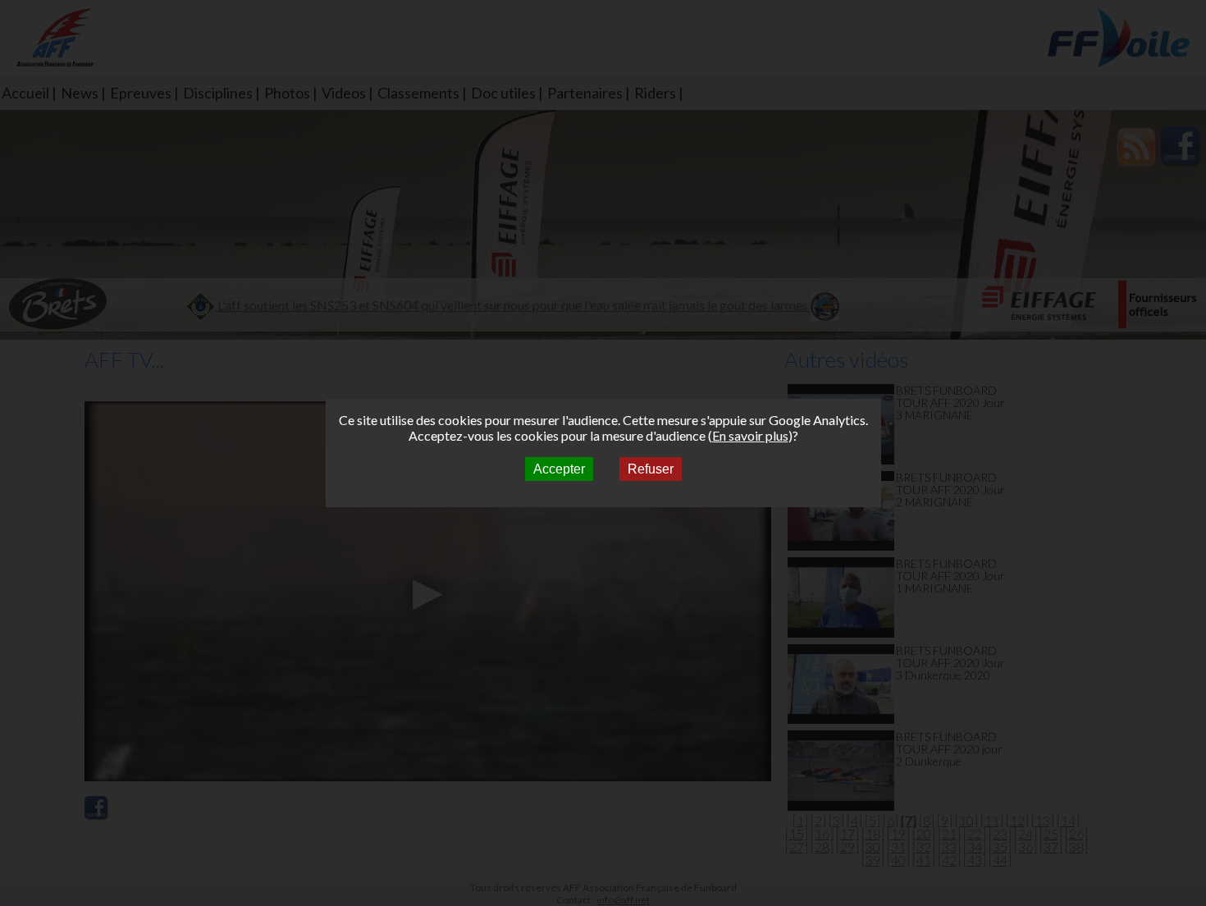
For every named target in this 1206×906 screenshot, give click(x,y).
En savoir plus (750, 435)
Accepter (559, 469)
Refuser (651, 469)
